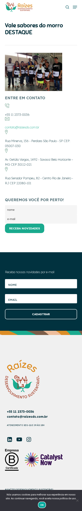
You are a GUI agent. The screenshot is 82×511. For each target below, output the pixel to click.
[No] (77, 500)
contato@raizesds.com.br (22, 127)
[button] (75, 7)
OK (42, 505)
